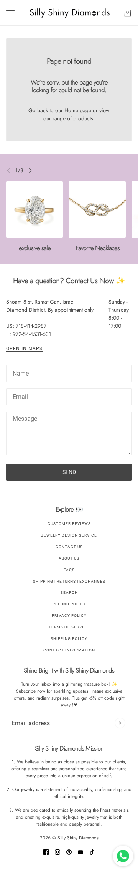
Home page (77, 110)
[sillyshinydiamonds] (69, 13)
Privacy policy (69, 615)
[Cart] (127, 13)
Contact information (69, 650)
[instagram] (57, 851)
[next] (30, 170)
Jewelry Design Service (69, 535)
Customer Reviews (69, 524)
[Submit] (120, 723)
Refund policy (69, 604)
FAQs (69, 570)
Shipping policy (69, 638)
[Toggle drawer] (10, 12)
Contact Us (69, 547)
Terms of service (69, 627)
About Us (69, 558)
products (83, 118)
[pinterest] (69, 851)
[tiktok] (92, 851)
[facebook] (46, 851)
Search (69, 592)
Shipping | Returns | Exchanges (69, 581)
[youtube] (80, 851)
